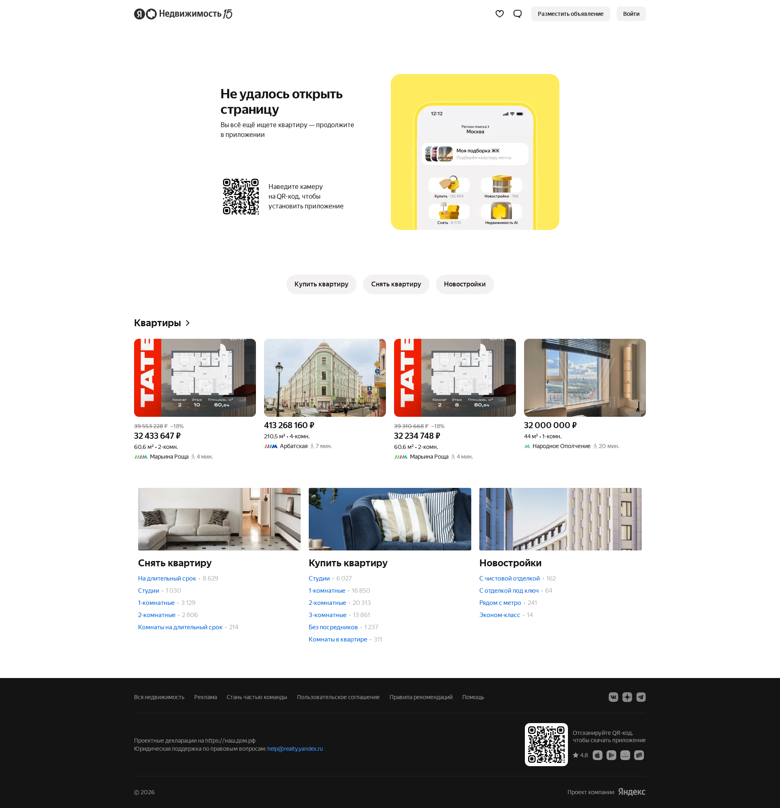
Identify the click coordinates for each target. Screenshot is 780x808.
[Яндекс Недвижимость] (184, 13)
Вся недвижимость (159, 697)
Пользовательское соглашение (338, 697)
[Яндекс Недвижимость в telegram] (641, 697)
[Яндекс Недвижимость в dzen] (627, 697)
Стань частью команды (257, 697)
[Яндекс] (632, 792)
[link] (631, 13)
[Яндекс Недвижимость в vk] (613, 697)
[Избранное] (499, 13)
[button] (517, 13)
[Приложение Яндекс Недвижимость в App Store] (597, 755)
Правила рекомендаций (421, 697)
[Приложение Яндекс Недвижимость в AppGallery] (625, 755)
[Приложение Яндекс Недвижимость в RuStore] (639, 755)
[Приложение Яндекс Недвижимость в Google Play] (611, 755)
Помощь (473, 697)
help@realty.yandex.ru (295, 748)
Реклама (205, 697)
